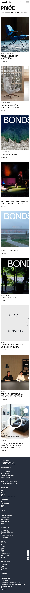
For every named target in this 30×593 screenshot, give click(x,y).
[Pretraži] (21, 2)
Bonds (7, 13)
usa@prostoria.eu (6, 477)
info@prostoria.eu (6, 467)
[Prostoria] (6, 2)
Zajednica (15, 13)
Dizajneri (23, 13)
